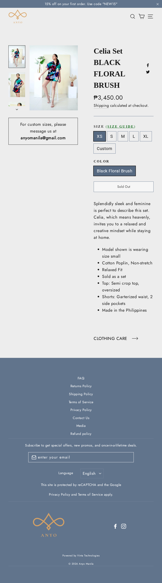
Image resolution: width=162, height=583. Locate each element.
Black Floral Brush (114, 170)
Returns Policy (81, 386)
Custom (104, 148)
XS (99, 136)
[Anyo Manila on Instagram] (123, 526)
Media (81, 425)
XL (145, 136)
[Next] (16, 108)
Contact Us (81, 417)
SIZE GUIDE (120, 126)
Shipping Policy (81, 394)
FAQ (81, 378)
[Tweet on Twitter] (148, 72)
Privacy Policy (81, 409)
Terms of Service (81, 402)
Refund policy (81, 433)
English (89, 473)
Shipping (101, 105)
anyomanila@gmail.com (43, 138)
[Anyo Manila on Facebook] (115, 526)
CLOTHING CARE (111, 338)
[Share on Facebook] (148, 65)
